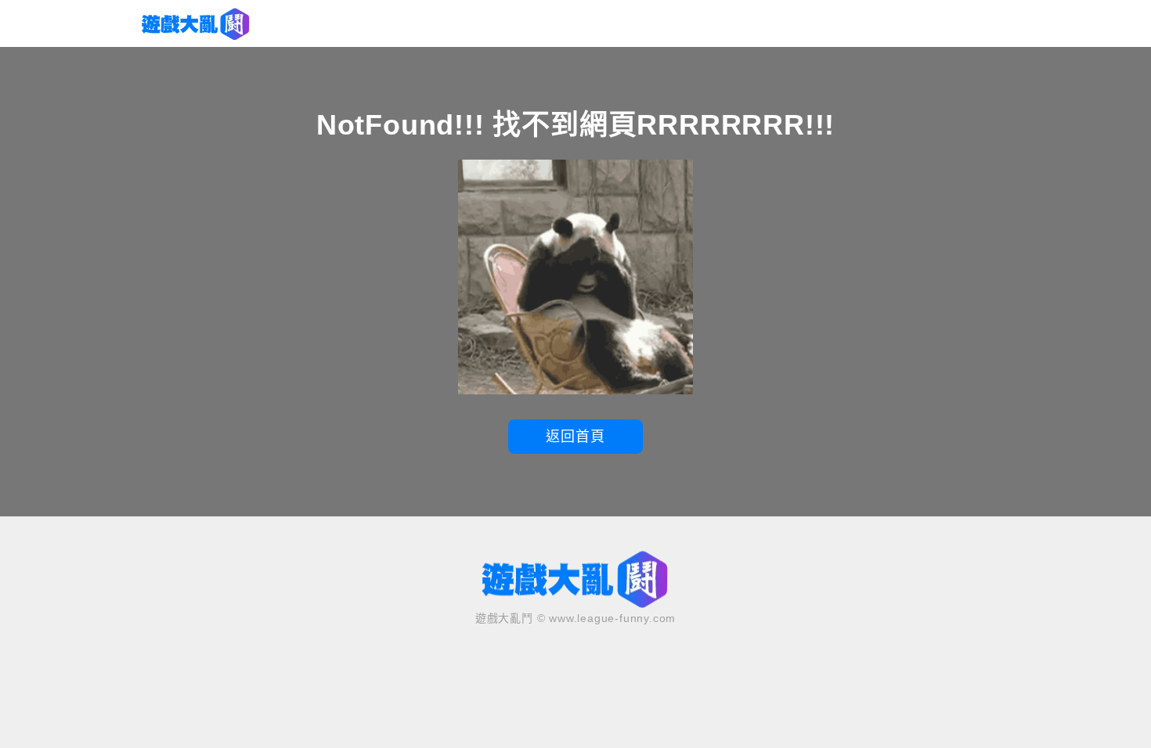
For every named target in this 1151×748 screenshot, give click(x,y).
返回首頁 (575, 436)
